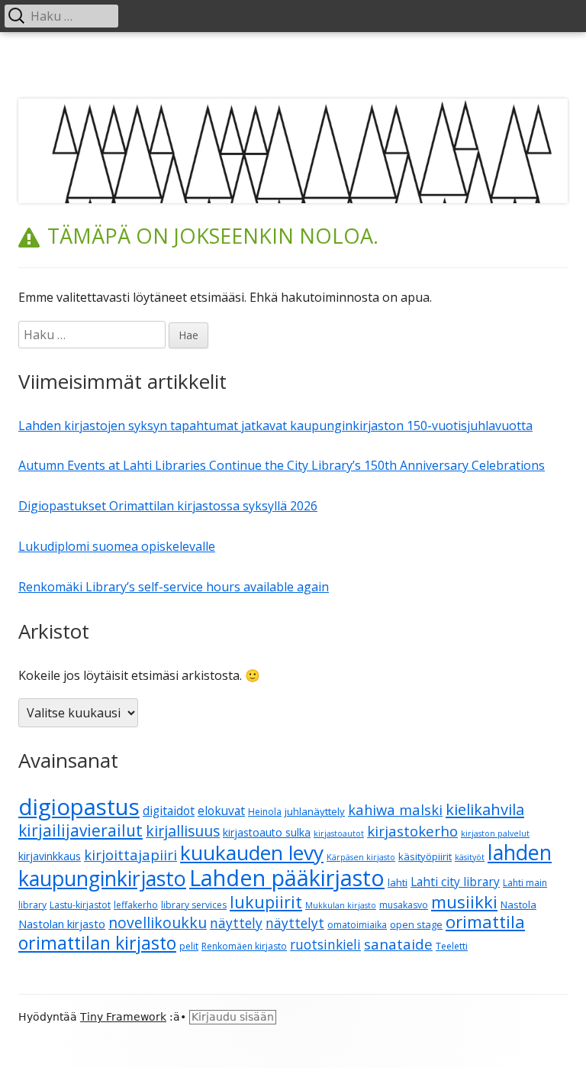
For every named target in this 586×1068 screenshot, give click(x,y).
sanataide (398, 944)
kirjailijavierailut (80, 830)
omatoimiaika (357, 924)
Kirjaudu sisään (233, 1017)
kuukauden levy (252, 852)
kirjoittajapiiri (130, 854)
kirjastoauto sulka (267, 832)
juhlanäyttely (315, 811)
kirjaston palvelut (495, 833)
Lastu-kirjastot (80, 904)
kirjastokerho (412, 830)
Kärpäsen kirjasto (361, 857)
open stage (416, 924)
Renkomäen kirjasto (244, 946)
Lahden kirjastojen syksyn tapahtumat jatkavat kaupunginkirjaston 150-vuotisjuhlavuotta (275, 425)
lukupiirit (266, 902)
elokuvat (221, 810)
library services (194, 904)
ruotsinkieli (325, 944)
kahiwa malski (395, 809)
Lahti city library (455, 881)
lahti (397, 882)
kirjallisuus (183, 830)
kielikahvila (485, 809)
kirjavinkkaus (49, 856)
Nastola (518, 904)
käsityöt (470, 857)
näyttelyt (295, 923)
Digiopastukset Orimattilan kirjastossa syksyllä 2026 (167, 505)
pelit (188, 946)
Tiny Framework (123, 1017)
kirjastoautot (339, 833)
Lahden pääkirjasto (287, 877)
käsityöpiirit (425, 856)
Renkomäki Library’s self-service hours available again (173, 586)
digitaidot (169, 810)
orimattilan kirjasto (97, 942)
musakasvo (403, 904)
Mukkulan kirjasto (340, 905)
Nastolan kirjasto (61, 923)
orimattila (485, 922)
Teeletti (452, 946)
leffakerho (136, 904)
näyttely (236, 923)
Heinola (265, 811)
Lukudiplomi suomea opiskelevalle (116, 546)
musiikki (464, 901)
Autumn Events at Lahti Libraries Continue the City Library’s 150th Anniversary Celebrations (281, 465)
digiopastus (79, 806)
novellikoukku (157, 922)
